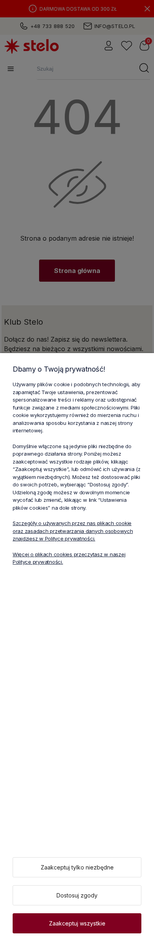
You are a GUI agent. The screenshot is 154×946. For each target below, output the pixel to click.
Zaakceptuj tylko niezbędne (77, 867)
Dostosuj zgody (77, 895)
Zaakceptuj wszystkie (77, 923)
